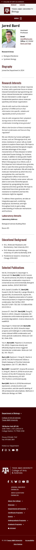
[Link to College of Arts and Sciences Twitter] (12, 482)
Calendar (22, 5)
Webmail (13, 5)
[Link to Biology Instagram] (6, 450)
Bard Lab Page (25, 43)
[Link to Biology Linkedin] (17, 450)
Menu (16, 18)
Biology (15, 11)
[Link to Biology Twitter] (9, 450)
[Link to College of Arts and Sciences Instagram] (20, 482)
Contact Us (15, 489)
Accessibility (29, 540)
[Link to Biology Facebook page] (2, 450)
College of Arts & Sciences (11, 418)
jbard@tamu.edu (26, 39)
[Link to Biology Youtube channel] (13, 450)
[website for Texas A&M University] (7, 10)
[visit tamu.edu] (6, 470)
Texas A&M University (10, 420)
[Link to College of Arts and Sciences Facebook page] (8, 482)
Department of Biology (11, 413)
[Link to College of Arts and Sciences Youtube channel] (23, 482)
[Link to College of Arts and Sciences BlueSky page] (16, 482)
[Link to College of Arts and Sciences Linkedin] (27, 482)
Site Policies (18, 544)
